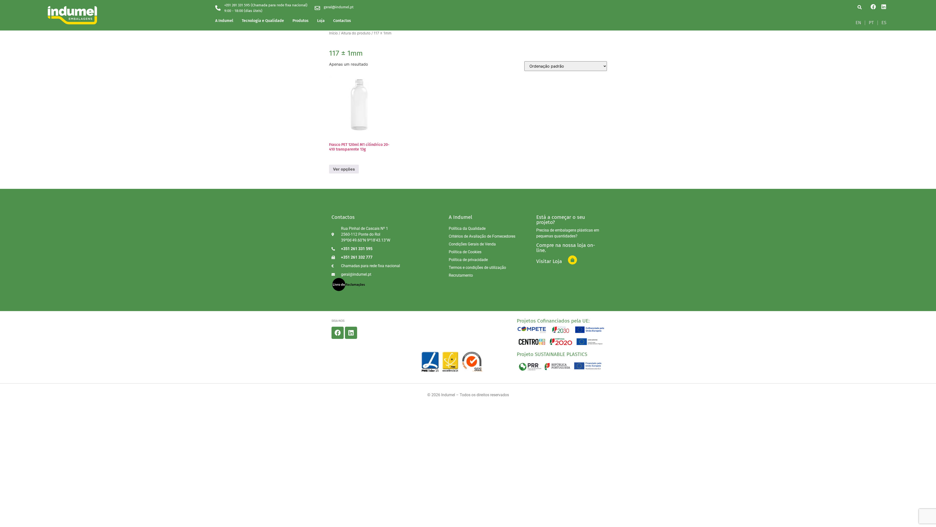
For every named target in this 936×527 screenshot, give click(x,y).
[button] (859, 7)
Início (333, 33)
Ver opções (344, 169)
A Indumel (224, 20)
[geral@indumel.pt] (317, 8)
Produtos (300, 20)
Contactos (342, 20)
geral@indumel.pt (338, 7)
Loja (321, 20)
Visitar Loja (549, 261)
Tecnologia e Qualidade (263, 20)
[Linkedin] (883, 7)
